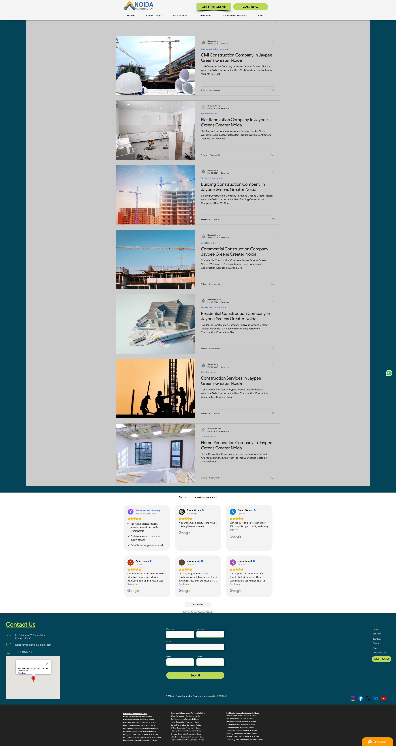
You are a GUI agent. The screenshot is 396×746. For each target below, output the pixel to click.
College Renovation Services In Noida (186, 734)
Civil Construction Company (215, 49)
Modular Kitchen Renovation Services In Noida (142, 737)
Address (199, 656)
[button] (154, 16)
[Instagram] (353, 698)
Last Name (200, 629)
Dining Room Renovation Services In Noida (140, 728)
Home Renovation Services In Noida (137, 716)
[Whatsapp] (389, 373)
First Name (170, 629)
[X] (368, 698)
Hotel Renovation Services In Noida (185, 722)
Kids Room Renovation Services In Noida (139, 731)
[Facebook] (361, 698)
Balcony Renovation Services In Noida (138, 719)
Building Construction (212, 178)
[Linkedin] (376, 698)
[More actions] (274, 42)
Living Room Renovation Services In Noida (140, 734)
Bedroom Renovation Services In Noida (139, 725)
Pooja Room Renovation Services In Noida (140, 740)
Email (168, 642)
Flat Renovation (209, 113)
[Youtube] (383, 698)
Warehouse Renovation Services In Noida (187, 737)
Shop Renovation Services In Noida (185, 716)
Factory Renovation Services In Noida (186, 731)
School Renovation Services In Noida (186, 725)
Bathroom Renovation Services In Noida (139, 722)
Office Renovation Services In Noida (185, 728)
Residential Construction (213, 307)
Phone (168, 656)
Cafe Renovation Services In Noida (185, 719)
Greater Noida (208, 243)
